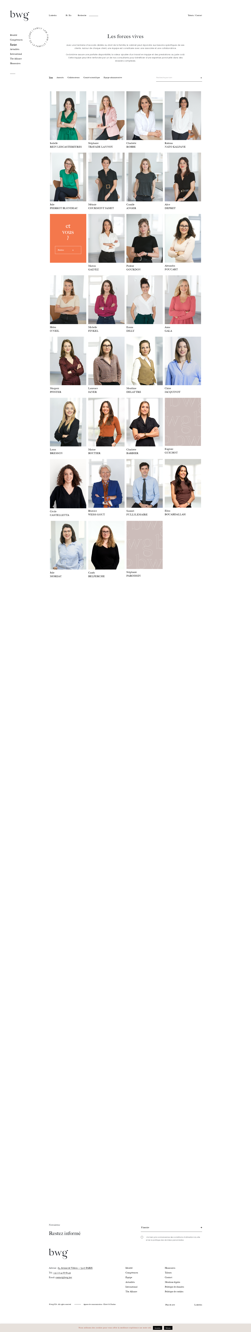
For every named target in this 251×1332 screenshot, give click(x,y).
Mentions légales (172, 1282)
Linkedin (52, 15)
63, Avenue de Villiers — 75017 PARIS (75, 1268)
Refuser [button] (168, 1328)
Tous (51, 77)
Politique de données (174, 1286)
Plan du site (170, 1305)
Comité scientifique (91, 77)
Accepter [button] (158, 1328)
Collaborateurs (73, 77)
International (16, 54)
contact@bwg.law (64, 1277)
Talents (168, 1272)
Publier (61, 250)
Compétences (16, 40)
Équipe (13, 44)
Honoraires (15, 63)
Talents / (191, 15)
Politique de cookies (174, 1291)
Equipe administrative (113, 77)
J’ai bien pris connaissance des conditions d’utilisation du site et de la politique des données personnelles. (173, 1238)
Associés (60, 77)
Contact (198, 15)
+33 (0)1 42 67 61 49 (62, 1272)
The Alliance (16, 58)
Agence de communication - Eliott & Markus (100, 1304)
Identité (13, 35)
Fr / (67, 15)
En (70, 15)
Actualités (14, 49)
